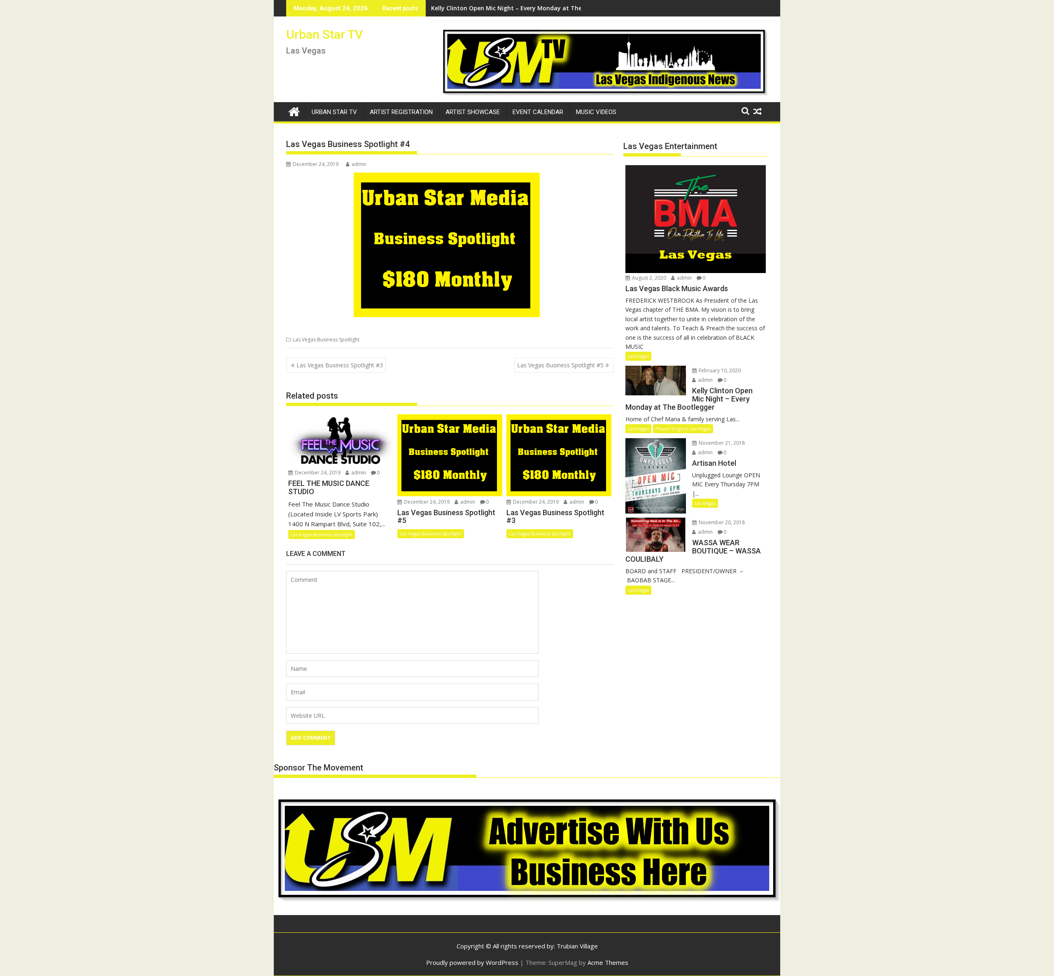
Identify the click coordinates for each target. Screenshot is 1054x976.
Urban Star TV (324, 34)
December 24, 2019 (317, 472)
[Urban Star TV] (294, 110)
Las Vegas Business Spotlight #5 (560, 365)
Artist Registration (401, 112)
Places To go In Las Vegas (683, 428)
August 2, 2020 (648, 277)
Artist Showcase (472, 112)
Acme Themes (608, 962)
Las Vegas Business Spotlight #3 (339, 365)
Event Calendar (538, 112)
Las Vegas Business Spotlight (326, 339)
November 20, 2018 (721, 522)
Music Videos (596, 112)
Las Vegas (638, 356)
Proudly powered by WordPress (472, 962)
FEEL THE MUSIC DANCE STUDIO (476, 8)
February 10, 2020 (719, 370)
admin (359, 164)
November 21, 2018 (721, 442)
